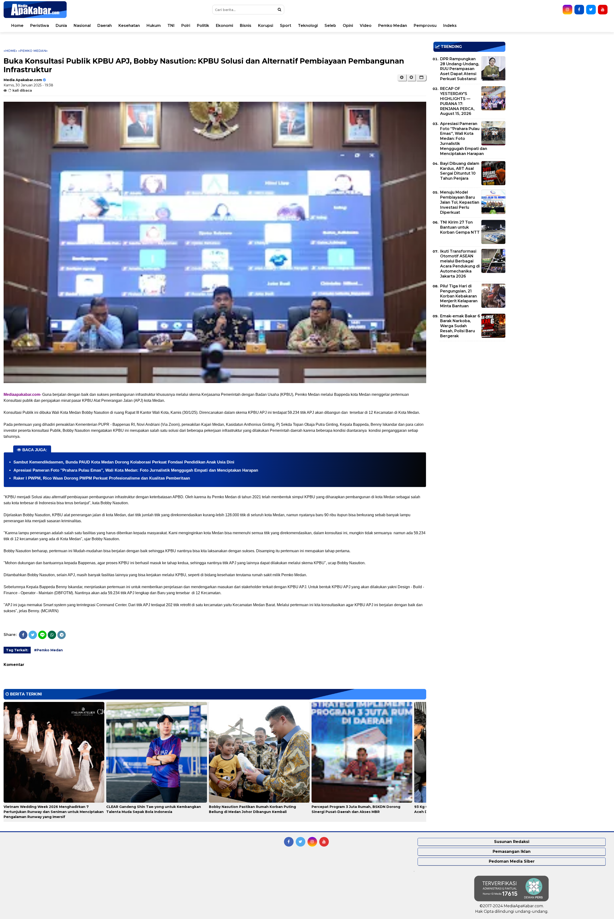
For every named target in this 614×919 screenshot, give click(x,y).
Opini (348, 25)
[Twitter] (33, 635)
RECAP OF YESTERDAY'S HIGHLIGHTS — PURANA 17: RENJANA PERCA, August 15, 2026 (457, 101)
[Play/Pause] (401, 77)
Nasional (82, 25)
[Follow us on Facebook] (579, 9)
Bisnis (245, 25)
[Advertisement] (469, 378)
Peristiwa (39, 25)
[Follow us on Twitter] (591, 9)
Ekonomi (224, 25)
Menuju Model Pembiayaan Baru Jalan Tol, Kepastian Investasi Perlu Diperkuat (459, 202)
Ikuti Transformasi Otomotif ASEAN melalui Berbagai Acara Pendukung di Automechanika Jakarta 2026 (460, 264)
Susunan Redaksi (511, 841)
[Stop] (411, 77)
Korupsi (265, 25)
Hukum (154, 25)
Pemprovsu (425, 25)
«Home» (10, 51)
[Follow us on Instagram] (567, 9)
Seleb (330, 25)
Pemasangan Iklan (512, 851)
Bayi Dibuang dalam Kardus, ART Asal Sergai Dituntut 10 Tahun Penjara (459, 171)
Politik (203, 25)
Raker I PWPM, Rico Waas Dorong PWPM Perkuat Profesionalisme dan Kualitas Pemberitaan (101, 478)
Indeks (450, 25)
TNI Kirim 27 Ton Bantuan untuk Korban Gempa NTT (460, 227)
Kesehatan (129, 25)
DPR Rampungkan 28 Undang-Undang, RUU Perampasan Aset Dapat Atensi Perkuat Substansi (459, 69)
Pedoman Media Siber (512, 861)
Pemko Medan (392, 25)
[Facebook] (23, 635)
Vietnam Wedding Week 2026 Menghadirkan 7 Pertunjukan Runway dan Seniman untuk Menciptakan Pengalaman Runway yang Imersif (54, 812)
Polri (185, 25)
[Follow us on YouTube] (603, 9)
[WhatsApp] (52, 635)
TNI (171, 25)
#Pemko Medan (48, 650)
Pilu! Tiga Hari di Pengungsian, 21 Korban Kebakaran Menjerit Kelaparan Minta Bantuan (459, 296)
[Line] (42, 635)
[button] (421, 77)
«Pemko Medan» (33, 51)
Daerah (104, 25)
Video (366, 25)
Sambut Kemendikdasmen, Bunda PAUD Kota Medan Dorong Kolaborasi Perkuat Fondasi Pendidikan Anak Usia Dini (123, 462)
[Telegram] (61, 635)
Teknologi (308, 25)
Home (17, 25)
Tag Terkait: (17, 650)
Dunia (61, 25)
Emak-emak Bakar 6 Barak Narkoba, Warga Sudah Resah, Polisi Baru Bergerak (460, 326)
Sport (285, 25)
